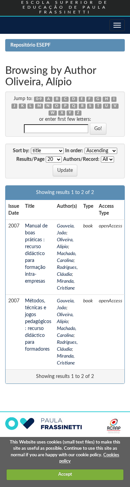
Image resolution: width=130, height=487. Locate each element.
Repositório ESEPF (30, 45)
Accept (65, 474)
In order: (74, 150)
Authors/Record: (81, 159)
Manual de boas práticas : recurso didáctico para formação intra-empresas (36, 254)
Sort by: (21, 150)
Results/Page (30, 159)
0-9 (39, 99)
